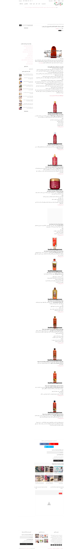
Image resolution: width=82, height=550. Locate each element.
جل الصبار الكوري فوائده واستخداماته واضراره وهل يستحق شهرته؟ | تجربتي (28, 86)
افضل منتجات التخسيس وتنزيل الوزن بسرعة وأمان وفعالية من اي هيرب (28, 97)
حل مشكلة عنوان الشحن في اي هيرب (28, 45)
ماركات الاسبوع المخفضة (38, 7)
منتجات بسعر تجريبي (27, 7)
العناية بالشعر (59, 24)
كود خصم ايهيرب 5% (45, 7)
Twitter (49, 446)
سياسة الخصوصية (50, 548)
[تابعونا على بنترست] (23, 1)
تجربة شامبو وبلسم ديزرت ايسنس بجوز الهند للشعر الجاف (58, 483)
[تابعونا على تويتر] (30, 1)
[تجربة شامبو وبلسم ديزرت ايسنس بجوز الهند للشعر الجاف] (58, 478)
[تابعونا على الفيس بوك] (32, 1)
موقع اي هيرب (41, 63)
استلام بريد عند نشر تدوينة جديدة (58, 456)
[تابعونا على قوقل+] (28, 1)
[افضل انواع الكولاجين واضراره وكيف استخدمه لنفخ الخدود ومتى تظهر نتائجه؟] (49, 469)
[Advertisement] (41, 16)
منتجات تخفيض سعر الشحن (51, 7)
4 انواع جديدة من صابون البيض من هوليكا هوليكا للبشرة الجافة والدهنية (28, 100)
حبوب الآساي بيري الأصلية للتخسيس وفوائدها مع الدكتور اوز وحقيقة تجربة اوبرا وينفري (28, 74)
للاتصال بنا (61, 548)
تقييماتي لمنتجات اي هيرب (29, 63)
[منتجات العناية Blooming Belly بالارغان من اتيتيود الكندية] (58, 469)
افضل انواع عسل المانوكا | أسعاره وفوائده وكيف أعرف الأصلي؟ (28, 82)
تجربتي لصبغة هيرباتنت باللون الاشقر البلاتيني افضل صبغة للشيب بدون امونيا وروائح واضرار (39, 474)
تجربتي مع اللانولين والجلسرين (29, 57)
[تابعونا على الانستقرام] (25, 1)
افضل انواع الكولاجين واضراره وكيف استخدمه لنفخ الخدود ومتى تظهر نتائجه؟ (49, 474)
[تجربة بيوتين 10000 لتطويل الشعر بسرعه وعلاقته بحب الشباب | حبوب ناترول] (49, 478)
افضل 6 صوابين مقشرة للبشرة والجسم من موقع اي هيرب (28, 93)
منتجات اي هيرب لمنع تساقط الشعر (28, 49)
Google (54, 444)
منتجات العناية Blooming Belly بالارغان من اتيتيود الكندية (58, 474)
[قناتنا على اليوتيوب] (27, 1)
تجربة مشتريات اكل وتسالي (29, 47)
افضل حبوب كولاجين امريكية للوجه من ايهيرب (27, 59)
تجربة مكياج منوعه (30, 53)
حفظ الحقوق (54, 548)
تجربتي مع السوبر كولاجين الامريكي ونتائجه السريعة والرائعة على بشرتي (28, 108)
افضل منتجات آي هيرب (30, 61)
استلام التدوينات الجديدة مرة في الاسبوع (57, 458)
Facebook (44, 444)
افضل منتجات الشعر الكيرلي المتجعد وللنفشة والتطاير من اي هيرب (28, 89)
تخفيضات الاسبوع (32, 7)
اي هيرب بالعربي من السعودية (27, 548)
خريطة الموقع (58, 548)
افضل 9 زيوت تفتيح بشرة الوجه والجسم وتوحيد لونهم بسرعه (28, 78)
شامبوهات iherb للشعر (30, 55)
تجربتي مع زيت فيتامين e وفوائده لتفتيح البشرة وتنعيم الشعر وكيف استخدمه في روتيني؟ (39, 483)
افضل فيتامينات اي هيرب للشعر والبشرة (28, 51)
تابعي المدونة (20, 0)
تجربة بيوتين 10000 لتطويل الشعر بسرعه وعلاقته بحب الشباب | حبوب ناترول (49, 483)
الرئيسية (63, 24)
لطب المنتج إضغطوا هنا (60, 127)
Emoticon (60, 493)
